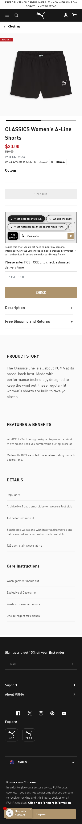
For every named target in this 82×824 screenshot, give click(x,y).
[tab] (23, 120)
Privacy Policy (57, 254)
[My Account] (66, 15)
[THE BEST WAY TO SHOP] (11, 734)
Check (41, 292)
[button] (8, 15)
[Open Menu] (8, 15)
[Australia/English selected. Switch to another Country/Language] (41, 762)
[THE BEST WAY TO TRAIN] (28, 734)
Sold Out (40, 194)
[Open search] (16, 15)
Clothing (14, 26)
